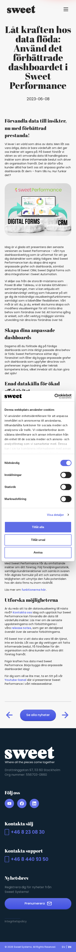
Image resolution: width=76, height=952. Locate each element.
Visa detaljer (55, 514)
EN (69, 947)
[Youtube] (9, 803)
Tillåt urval (38, 539)
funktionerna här (34, 590)
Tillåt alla (38, 527)
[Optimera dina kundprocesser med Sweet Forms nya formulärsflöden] (10, 715)
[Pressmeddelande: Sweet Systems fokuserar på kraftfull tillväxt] (65, 715)
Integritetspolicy (16, 921)
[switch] (66, 475)
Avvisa (38, 552)
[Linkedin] (34, 803)
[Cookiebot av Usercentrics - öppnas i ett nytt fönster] (55, 396)
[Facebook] (22, 803)
